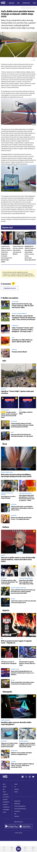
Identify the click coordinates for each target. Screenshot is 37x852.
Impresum (17, 803)
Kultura (5, 799)
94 (8, 349)
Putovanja (6, 797)
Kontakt (16, 816)
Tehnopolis (6, 807)
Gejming (13, 761)
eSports (5, 804)
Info (4, 784)
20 (8, 337)
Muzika (13, 598)
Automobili (6, 809)
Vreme (16, 792)
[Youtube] (33, 777)
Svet (13, 337)
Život (4, 792)
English (16, 789)
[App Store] (25, 826)
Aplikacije (17, 811)
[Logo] (3, 3)
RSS (15, 814)
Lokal (4, 812)
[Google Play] (11, 826)
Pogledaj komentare (9, 288)
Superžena (6, 802)
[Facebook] (22, 777)
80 (8, 313)
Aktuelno (14, 504)
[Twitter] (26, 777)
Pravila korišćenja (19, 806)
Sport (4, 787)
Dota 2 (13, 680)
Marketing (17, 801)
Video (16, 784)
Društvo (14, 349)
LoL (2, 638)
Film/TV (3, 555)
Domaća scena (15, 669)
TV (15, 787)
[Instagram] (30, 777)
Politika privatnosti (20, 809)
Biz (4, 789)
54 (8, 325)
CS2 (2, 659)
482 (8, 301)
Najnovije (11, 3)
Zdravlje (5, 794)
